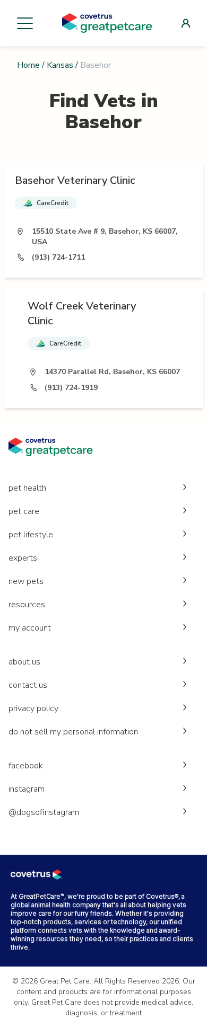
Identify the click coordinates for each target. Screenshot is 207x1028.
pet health (27, 488)
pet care (23, 511)
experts (22, 558)
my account (29, 628)
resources (26, 604)
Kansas (60, 65)
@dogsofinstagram (43, 812)
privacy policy (33, 708)
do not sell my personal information (73, 732)
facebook (25, 766)
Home (28, 65)
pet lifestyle (30, 534)
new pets (26, 581)
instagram (26, 789)
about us (24, 662)
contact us (27, 685)
